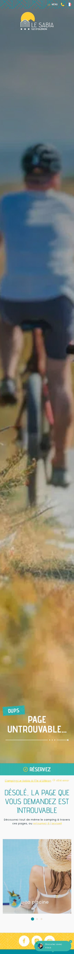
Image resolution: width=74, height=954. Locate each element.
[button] (33, 919)
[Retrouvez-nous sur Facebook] (24, 941)
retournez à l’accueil (47, 823)
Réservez (40, 769)
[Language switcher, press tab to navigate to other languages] (69, 4)
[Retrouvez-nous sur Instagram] (37, 941)
